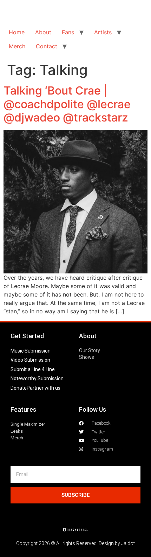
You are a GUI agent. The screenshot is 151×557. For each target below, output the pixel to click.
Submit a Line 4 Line (33, 369)
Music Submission (31, 351)
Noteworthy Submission (37, 378)
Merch (17, 46)
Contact (46, 46)
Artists (103, 32)
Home (17, 32)
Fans (68, 32)
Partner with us (43, 388)
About (43, 32)
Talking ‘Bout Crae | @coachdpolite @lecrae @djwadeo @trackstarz (67, 104)
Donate (19, 388)
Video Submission (30, 360)
